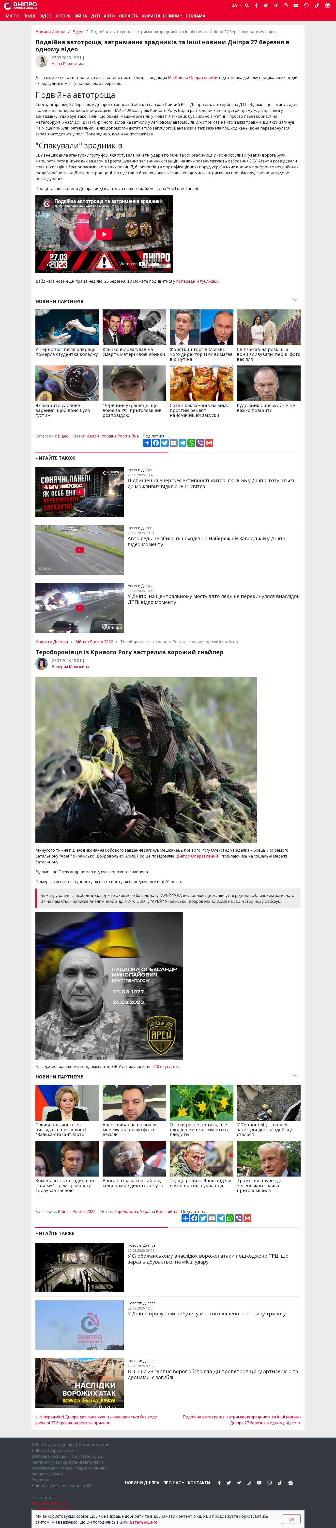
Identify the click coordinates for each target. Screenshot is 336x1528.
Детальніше (141, 1522)
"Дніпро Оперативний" (197, 856)
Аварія (93, 436)
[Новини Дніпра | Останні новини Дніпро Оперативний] (20, 5)
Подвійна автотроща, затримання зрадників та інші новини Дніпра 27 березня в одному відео (242, 1420)
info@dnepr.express (56, 1509)
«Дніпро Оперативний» (195, 77)
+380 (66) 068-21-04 (49, 1503)
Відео (45, 16)
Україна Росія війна (120, 436)
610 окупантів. (166, 1066)
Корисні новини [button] (160, 16)
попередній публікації (197, 281)
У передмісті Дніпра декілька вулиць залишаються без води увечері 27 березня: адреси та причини (96, 1420)
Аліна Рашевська (68, 63)
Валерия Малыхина (70, 666)
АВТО (109, 16)
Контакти (199, 1482)
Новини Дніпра (50, 31)
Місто (12, 16)
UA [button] (234, 5)
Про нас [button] (172, 1482)
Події (29, 16)
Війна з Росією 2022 (94, 641)
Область (128, 16)
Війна (81, 16)
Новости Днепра (52, 641)
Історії (63, 16)
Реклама (195, 16)
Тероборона (126, 1211)
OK (291, 1519)
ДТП (95, 16)
